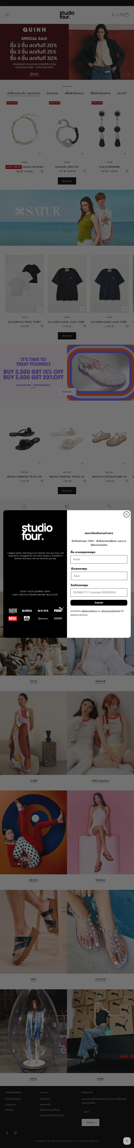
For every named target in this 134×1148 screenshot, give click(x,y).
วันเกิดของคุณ (79, 585)
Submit (99, 602)
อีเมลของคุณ (79, 569)
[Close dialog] (126, 514)
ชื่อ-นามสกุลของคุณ (82, 552)
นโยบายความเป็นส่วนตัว (110, 611)
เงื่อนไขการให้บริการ (89, 611)
